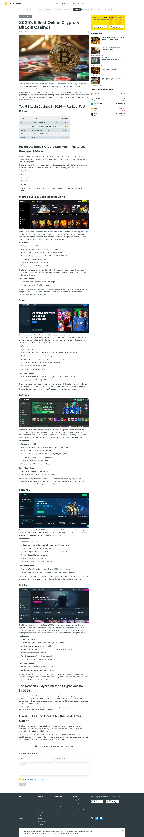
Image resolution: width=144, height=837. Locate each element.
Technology (67, 9)
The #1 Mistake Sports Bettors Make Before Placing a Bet (112, 78)
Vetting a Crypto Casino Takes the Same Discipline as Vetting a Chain (113, 38)
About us (85, 3)
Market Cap (75, 3)
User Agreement (77, 812)
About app (57, 803)
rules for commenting (36, 779)
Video (20, 803)
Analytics (86, 9)
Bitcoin (21, 806)
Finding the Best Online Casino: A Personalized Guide (111, 48)
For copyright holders (78, 803)
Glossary (57, 815)
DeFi (20, 809)
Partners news (96, 9)
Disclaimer (75, 806)
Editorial (65, 3)
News (57, 3)
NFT (20, 812)
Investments (47, 9)
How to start (107, 9)
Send (22, 784)
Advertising (58, 806)
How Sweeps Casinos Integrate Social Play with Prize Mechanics (112, 68)
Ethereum (21, 815)
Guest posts (77, 9)
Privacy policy (76, 800)
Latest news (22, 800)
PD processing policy (78, 809)
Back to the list (26, 16)
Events (56, 812)
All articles (31, 9)
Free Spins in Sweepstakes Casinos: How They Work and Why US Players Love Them (113, 59)
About (56, 800)
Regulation (57, 9)
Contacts (57, 809)
